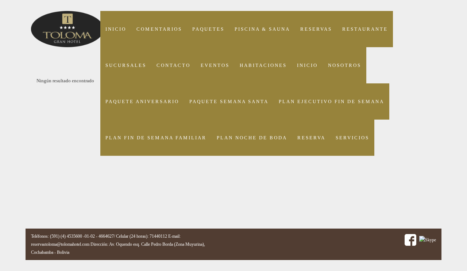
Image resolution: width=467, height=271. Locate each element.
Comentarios (159, 29)
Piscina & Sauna (262, 29)
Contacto (173, 65)
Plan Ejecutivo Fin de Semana (331, 101)
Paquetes (208, 29)
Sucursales (125, 65)
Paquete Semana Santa (229, 101)
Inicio (115, 29)
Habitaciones (263, 65)
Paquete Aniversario (142, 101)
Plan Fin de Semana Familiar (156, 137)
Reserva (311, 137)
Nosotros (344, 65)
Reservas (316, 29)
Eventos (215, 65)
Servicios (352, 137)
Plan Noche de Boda (252, 137)
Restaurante (365, 29)
